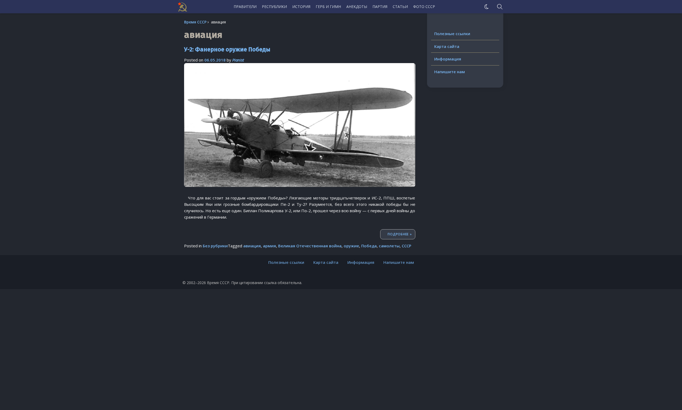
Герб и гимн (328, 6)
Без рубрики (215, 245)
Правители (245, 6)
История (301, 6)
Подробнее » (401, 234)
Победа (369, 245)
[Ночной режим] (486, 6)
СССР (406, 245)
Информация (447, 58)
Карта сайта (446, 46)
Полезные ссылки (452, 33)
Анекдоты (356, 6)
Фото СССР (424, 6)
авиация (252, 245)
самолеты (389, 245)
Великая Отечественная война (310, 245)
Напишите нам (449, 71)
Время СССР (195, 21)
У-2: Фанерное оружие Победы (227, 49)
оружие (351, 245)
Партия (379, 6)
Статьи (400, 6)
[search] (499, 6)
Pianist (238, 60)
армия (269, 245)
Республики (274, 6)
